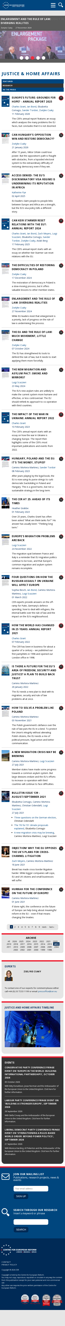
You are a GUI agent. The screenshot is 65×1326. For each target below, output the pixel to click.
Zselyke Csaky (6, 28)
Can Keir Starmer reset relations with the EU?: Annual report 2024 (29, 224)
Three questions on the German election (35, 817)
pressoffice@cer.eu (47, 991)
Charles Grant (19, 106)
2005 (49, 947)
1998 (49, 949)
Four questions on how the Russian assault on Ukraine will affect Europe (32, 581)
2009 (22, 947)
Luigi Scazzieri (19, 382)
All (9, 941)
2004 (56, 947)
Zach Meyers (44, 233)
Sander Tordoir (30, 110)
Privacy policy (9, 1264)
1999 (43, 949)
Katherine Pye (19, 192)
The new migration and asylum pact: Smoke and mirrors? (29, 373)
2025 (21, 941)
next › (44, 927)
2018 (15, 944)
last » (51, 927)
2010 (15, 947)
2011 (9, 947)
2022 (41, 941)
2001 (29, 949)
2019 (9, 944)
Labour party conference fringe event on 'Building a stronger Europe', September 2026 (32, 1104)
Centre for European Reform (13, 5)
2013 (49, 944)
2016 (29, 944)
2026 (14, 941)
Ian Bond (31, 106)
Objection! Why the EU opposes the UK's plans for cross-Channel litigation (34, 852)
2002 (22, 949)
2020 (55, 941)
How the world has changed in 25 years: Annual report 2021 (33, 629)
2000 (36, 949)
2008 (29, 947)
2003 (15, 949)
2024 (28, 941)
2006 (43, 947)
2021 (48, 941)
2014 (43, 944)
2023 (35, 941)
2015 (36, 944)
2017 (22, 944)
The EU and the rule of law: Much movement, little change (32, 336)
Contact (6, 1262)
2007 (36, 947)
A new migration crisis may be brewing (34, 832)
